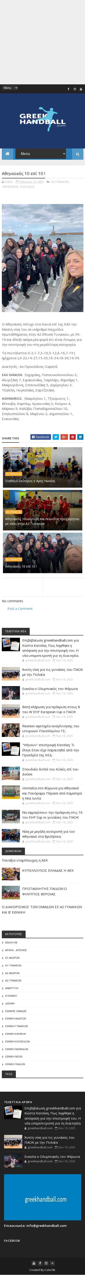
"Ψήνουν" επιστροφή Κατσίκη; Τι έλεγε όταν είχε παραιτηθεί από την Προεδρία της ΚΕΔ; (50, 750)
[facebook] (68, 89)
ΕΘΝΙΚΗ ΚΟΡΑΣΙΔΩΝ (17, 1041)
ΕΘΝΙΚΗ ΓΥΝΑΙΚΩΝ (16, 1026)
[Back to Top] (52, 1263)
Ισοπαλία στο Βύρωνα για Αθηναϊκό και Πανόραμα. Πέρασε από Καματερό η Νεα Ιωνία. (52, 793)
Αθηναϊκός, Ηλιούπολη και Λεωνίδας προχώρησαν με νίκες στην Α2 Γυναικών (42, 521)
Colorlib (49, 1270)
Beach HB (11, 942)
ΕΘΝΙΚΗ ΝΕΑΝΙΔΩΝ (16, 1049)
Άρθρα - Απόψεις (16, 950)
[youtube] (80, 89)
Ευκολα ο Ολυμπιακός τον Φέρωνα (50, 688)
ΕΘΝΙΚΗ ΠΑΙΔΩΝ (15, 1064)
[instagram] (74, 89)
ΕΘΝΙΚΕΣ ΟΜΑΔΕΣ (16, 1011)
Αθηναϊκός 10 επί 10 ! (21, 566)
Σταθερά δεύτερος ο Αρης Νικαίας (30, 481)
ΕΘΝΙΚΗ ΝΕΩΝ (13, 1056)
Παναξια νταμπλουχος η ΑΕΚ (25, 860)
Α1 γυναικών (13, 965)
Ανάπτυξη (11, 988)
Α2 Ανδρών (12, 973)
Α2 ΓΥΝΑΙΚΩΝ (60, 182)
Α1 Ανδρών (12, 957)
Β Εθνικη (11, 995)
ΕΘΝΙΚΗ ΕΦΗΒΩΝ (15, 1033)
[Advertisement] (42, 42)
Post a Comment (20, 608)
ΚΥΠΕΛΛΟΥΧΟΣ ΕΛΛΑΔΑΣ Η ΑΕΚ (48, 870)
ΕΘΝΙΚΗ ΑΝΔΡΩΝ (15, 1018)
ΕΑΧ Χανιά (27, 186)
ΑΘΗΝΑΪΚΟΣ (10, 186)
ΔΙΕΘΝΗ (10, 1003)
